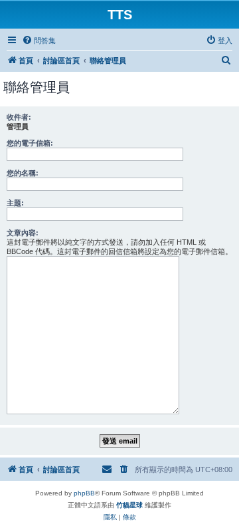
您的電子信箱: (30, 143)
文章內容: (23, 233)
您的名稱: (23, 173)
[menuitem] (39, 41)
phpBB (84, 493)
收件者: (19, 117)
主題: (15, 203)
